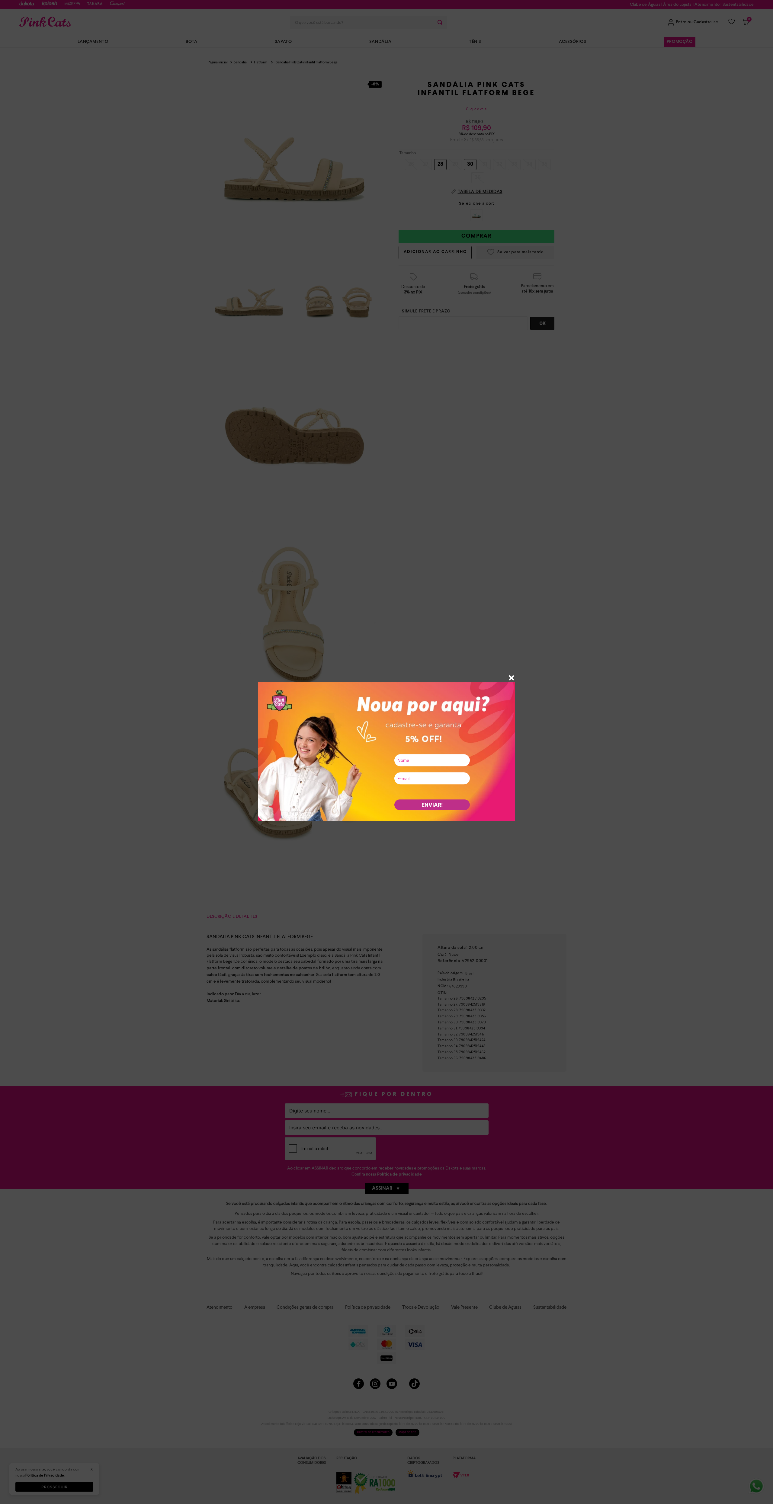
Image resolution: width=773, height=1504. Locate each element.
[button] (511, 678)
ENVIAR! (432, 805)
